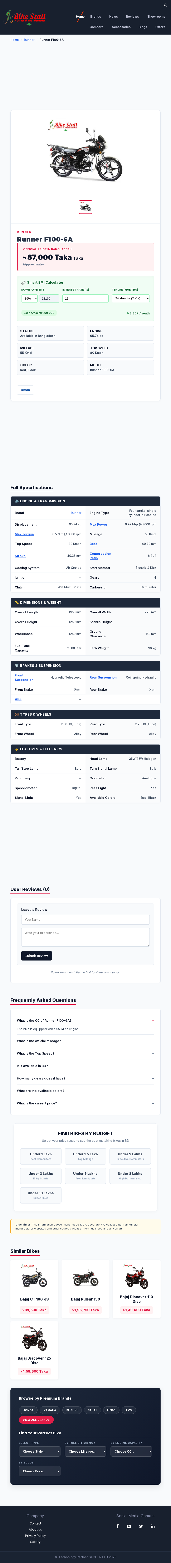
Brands (95, 16)
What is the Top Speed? (35, 1053)
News (113, 16)
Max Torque (24, 534)
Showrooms (156, 16)
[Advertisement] (85, 78)
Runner (29, 39)
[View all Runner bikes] (25, 390)
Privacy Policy (35, 1536)
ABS (18, 699)
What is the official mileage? (39, 1041)
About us (35, 1529)
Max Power (98, 524)
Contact (35, 1523)
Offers (160, 27)
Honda (28, 1410)
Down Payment (32, 289)
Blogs (143, 27)
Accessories (121, 27)
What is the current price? (37, 1103)
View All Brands (36, 1419)
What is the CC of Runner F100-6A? (44, 1021)
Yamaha (50, 1410)
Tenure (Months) (125, 289)
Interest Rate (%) (75, 289)
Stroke (20, 556)
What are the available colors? (40, 1091)
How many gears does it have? (41, 1078)
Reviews (132, 16)
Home (80, 16)
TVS (129, 1410)
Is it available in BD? (32, 1066)
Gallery (35, 1542)
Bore (93, 544)
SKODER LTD (98, 1557)
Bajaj (92, 1410)
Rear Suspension (103, 677)
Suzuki (72, 1410)
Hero (111, 1410)
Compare (96, 27)
